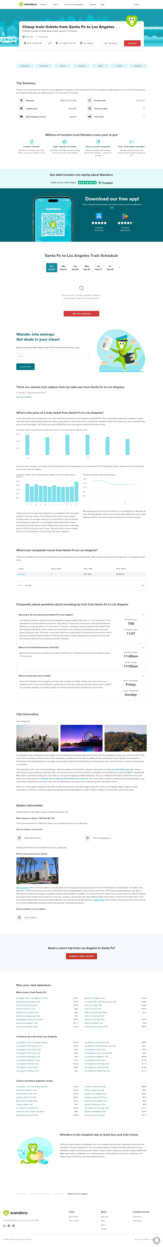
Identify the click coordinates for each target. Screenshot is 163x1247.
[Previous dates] (43, 267)
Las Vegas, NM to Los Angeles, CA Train (32, 998)
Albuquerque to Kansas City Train (29, 1019)
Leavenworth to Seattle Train (96, 1101)
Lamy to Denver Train (93, 1009)
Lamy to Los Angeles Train (26, 1027)
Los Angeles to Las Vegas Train (97, 1064)
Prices (62, 66)
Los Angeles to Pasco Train (27, 1067)
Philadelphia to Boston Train (27, 1115)
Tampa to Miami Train (24, 1104)
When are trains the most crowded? (34, 676)
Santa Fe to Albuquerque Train (28, 1016)
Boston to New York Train (26, 1094)
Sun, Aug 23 (88, 43)
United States (35, 1194)
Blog (102, 4)
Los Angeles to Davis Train (95, 1049)
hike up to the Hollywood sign (120, 769)
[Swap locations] (50, 43)
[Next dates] (119, 267)
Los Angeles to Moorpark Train (28, 1057)
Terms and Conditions (142, 1239)
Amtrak (21, 574)
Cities (119, 66)
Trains (55, 4)
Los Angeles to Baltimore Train (97, 1057)
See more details (23, 397)
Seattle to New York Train (26, 1097)
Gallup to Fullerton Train (25, 1009)
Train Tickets (21, 1194)
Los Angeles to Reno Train (95, 1060)
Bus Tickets (73, 1217)
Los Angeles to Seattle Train (27, 1064)
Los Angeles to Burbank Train (28, 1060)
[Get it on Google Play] (125, 216)
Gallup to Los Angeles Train (27, 1012)
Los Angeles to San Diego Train (28, 1049)
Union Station (22, 887)
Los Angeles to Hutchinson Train (29, 1046)
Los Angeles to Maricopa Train (28, 1053)
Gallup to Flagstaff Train (94, 1023)
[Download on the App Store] (99, 216)
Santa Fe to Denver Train (94, 1016)
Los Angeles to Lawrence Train (97, 1067)
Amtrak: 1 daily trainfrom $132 (32, 392)
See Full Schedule (82, 314)
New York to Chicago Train (26, 1101)
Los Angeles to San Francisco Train (98, 1053)
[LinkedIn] (13, 1226)
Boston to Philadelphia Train (95, 1111)
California (47, 1194)
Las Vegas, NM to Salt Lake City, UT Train (101, 1002)
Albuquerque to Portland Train (28, 1002)
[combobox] (34, 43)
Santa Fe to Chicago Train (95, 1019)
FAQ (100, 66)
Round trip (43, 37)
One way (29, 37)
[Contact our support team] (156, 1240)
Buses (43, 4)
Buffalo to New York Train (95, 1090)
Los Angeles (59, 1194)
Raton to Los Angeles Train (27, 1023)
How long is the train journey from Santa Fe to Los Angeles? (45, 615)
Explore (93, 4)
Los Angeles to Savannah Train (97, 1042)
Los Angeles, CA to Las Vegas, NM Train (32, 1042)
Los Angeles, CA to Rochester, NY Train (100, 1046)
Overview (44, 66)
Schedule (25, 66)
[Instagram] (4, 1226)
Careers (104, 1229)
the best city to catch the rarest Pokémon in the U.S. (64, 778)
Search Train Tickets (81, 956)
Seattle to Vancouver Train (95, 1104)
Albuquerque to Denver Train (96, 1027)
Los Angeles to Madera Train (27, 1071)
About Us (104, 1217)
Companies (137, 1221)
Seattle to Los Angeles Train (96, 1094)
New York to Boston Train (26, 1090)
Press (103, 1225)
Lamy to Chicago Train (93, 1005)
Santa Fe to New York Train (27, 1005)
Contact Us (137, 1217)
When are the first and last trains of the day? (38, 647)
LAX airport (99, 900)
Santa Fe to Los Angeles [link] (78, 1194)
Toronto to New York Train (95, 1115)
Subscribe (25, 367)
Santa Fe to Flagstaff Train (95, 998)
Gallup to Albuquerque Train (96, 1012)
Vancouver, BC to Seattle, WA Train (30, 1111)
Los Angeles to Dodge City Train (97, 1071)
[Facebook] (9, 1226)
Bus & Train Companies (74, 4)
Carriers (81, 66)
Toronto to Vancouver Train (95, 1087)
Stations (138, 66)
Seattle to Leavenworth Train (96, 1097)
